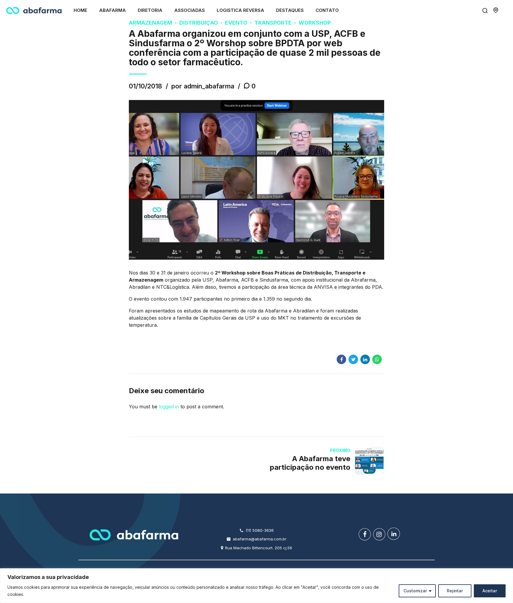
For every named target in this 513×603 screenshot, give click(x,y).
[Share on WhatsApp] (377, 359)
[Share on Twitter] (353, 359)
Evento (236, 23)
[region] (256, 585)
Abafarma (112, 10)
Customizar (415, 590)
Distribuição (198, 23)
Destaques (290, 10)
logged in (169, 407)
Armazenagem (150, 23)
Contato (327, 10)
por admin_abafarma (202, 86)
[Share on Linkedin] (365, 359)
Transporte (273, 23)
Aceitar (489, 590)
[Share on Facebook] (341, 359)
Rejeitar (455, 590)
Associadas (189, 10)
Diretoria (150, 10)
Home (80, 10)
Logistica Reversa (240, 10)
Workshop (315, 23)
